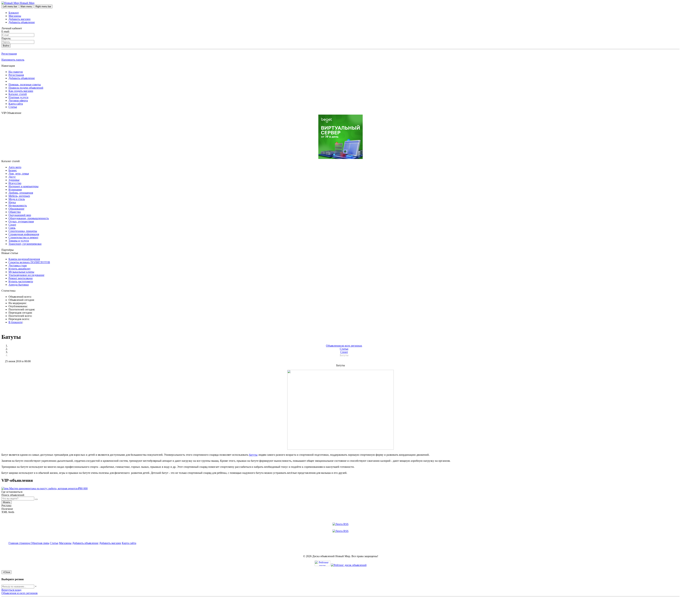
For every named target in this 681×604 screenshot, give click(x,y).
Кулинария (15, 189)
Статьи (13, 106)
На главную (16, 71)
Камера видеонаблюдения (24, 259)
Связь (12, 227)
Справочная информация (24, 234)
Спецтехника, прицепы (23, 231)
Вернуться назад (11, 589)
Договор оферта (18, 100)
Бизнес (13, 170)
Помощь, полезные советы (25, 84)
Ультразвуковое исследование (26, 275)
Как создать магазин (21, 90)
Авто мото (15, 167)
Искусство (15, 183)
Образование (16, 208)
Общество (15, 211)
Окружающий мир (20, 215)
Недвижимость (18, 205)
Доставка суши (18, 265)
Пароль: (6, 38)
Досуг (12, 176)
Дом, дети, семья (19, 173)
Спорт (12, 224)
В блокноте (15, 322)
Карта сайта (16, 103)
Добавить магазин (20, 19)
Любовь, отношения (21, 192)
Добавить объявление (22, 22)
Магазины (15, 15)
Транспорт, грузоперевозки (25, 243)
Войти (6, 45)
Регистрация (9, 53)
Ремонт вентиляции (21, 278)
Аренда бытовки (19, 284)
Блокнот (14, 12)
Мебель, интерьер (19, 195)
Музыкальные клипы (21, 271)
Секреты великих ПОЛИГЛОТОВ (29, 262)
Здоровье (14, 179)
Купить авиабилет (20, 268)
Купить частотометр (21, 281)
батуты (253, 454)
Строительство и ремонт (23, 237)
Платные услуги (18, 97)
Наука (12, 202)
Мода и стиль (17, 199)
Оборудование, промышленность (29, 218)
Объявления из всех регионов (19, 593)
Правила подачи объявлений (26, 87)
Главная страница (20, 543)
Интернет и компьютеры (23, 186)
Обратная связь (40, 543)
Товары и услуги (19, 240)
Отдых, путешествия (21, 221)
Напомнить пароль (12, 59)
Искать (6, 502)
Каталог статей (18, 94)
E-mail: (5, 31)
